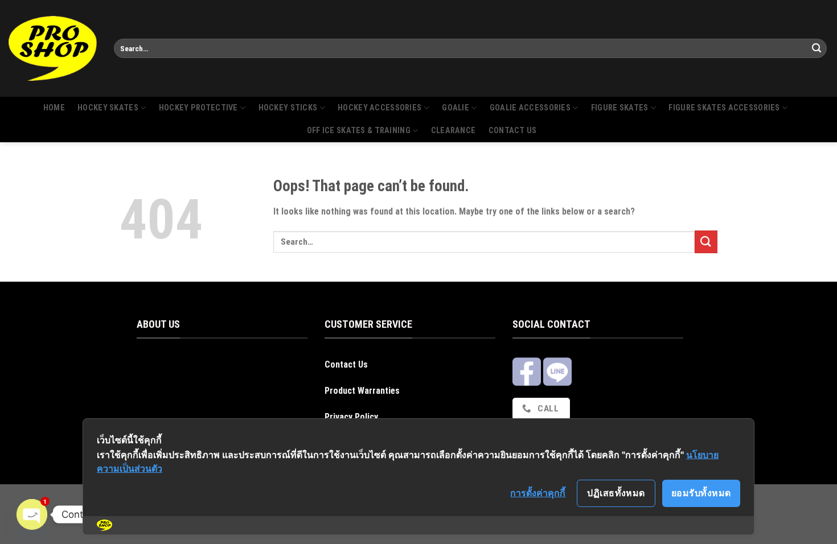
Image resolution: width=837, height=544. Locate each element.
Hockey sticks (288, 108)
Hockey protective (198, 108)
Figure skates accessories (723, 108)
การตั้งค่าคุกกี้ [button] (537, 492)
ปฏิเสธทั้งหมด (616, 492)
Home (54, 108)
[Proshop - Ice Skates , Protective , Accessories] (53, 48)
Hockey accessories (379, 108)
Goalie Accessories (530, 108)
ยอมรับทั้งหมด (701, 492)
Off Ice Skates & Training (359, 130)
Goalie (455, 108)
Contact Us (346, 364)
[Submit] (816, 48)
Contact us (513, 130)
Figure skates (620, 108)
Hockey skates (107, 108)
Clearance (453, 130)
